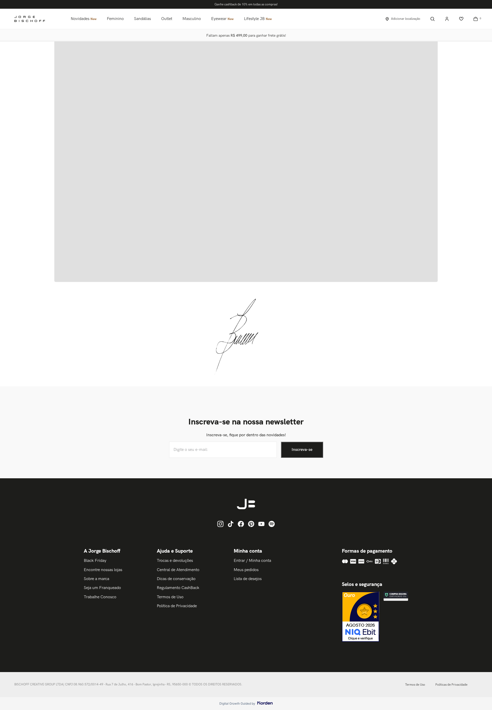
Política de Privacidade (177, 606)
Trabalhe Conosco (100, 597)
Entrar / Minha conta (252, 560)
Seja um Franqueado (102, 587)
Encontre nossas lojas (103, 569)
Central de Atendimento (178, 569)
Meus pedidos (246, 569)
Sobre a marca (96, 578)
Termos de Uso (170, 597)
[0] (476, 19)
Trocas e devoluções (175, 560)
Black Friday (95, 560)
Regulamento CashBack (178, 587)
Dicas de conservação (176, 578)
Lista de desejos (248, 578)
